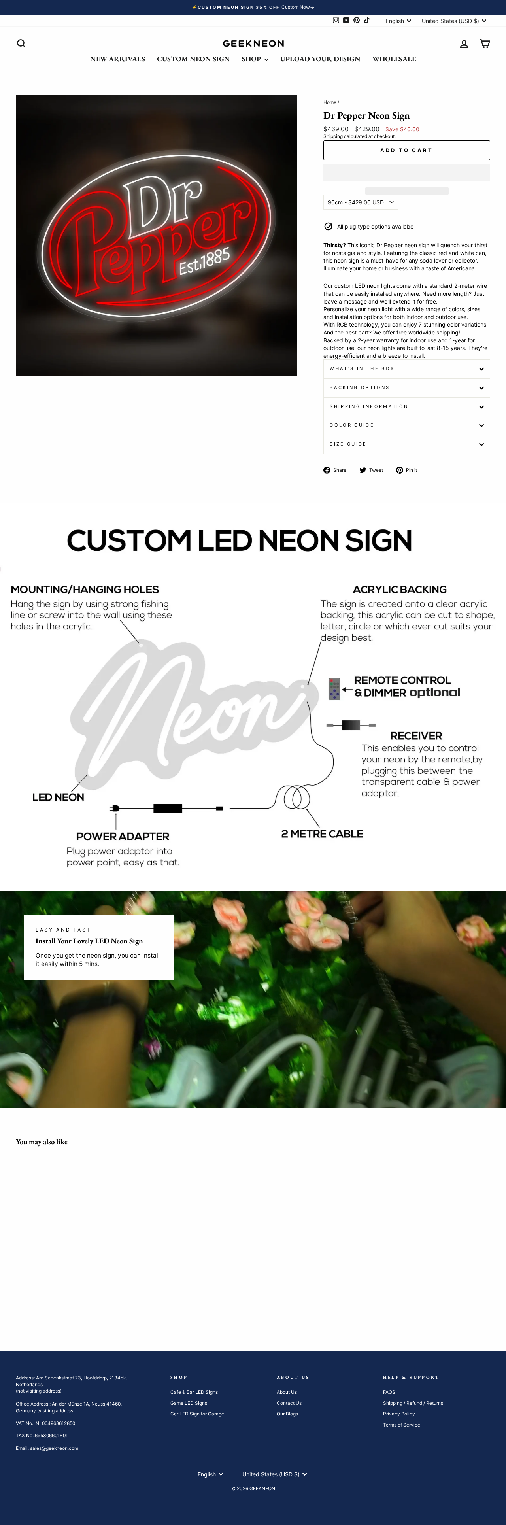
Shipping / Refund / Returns (413, 1403)
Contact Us (289, 1403)
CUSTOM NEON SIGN (193, 58)
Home (329, 102)
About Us (287, 1392)
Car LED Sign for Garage (197, 1414)
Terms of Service (401, 1425)
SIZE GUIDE (348, 444)
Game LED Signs (188, 1403)
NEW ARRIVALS (117, 58)
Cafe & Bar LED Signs (194, 1392)
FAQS (389, 1392)
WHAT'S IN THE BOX (362, 368)
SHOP (252, 58)
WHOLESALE (394, 58)
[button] (406, 172)
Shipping (333, 136)
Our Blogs (287, 1414)
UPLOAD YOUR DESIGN (320, 58)
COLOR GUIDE (352, 425)
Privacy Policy (399, 1414)
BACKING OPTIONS (360, 387)
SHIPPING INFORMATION (369, 406)
